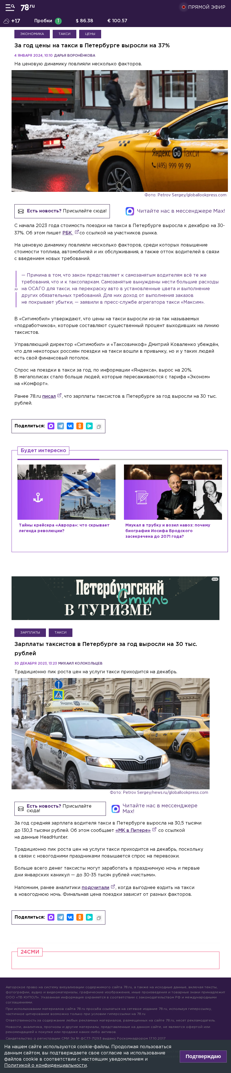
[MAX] (51, 426)
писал (49, 396)
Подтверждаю (203, 1056)
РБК (68, 233)
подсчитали (95, 888)
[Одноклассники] (79, 426)
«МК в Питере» (133, 830)
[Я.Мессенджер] (89, 426)
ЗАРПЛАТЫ (30, 632)
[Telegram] (60, 426)
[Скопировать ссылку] (98, 426)
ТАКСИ (64, 33)
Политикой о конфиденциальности (45, 1065)
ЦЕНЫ (90, 33)
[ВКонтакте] (70, 426)
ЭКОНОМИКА (32, 33)
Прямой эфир (206, 7)
